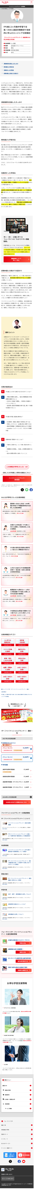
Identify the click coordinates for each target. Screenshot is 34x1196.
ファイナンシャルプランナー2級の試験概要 (19, 824)
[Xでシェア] (22, 489)
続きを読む (5, 828)
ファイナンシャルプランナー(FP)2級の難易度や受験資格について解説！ (19, 850)
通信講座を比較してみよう (15, 914)
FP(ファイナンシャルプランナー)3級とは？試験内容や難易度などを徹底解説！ (19, 835)
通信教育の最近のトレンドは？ (17, 904)
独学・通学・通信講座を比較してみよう (19, 894)
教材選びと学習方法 (9, 67)
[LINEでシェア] (26, 489)
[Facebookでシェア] (31, 489)
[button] (17, 797)
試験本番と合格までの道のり (11, 73)
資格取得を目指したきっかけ (11, 63)
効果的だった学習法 (9, 70)
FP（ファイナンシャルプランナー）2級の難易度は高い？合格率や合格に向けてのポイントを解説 (19, 862)
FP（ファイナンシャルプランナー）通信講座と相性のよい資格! (19, 879)
